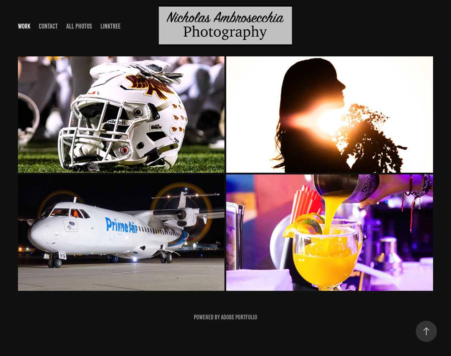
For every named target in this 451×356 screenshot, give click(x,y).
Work (24, 26)
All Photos (79, 26)
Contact (48, 26)
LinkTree (110, 26)
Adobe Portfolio (239, 317)
